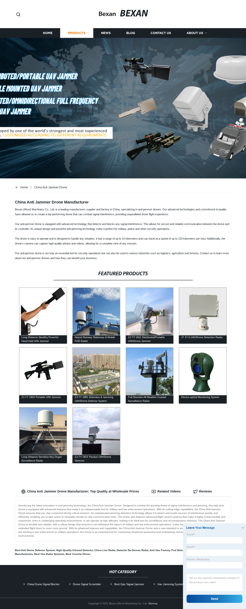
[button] (18, 14)
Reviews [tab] (205, 491)
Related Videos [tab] (169, 491)
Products (77, 33)
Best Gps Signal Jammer (129, 584)
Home (47, 33)
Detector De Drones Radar (132, 550)
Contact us (161, 33)
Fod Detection (180, 550)
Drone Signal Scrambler (87, 584)
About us (195, 33)
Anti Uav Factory (160, 550)
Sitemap (153, 603)
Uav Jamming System (170, 584)
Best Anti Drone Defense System (35, 550)
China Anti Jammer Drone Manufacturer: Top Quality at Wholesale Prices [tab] (83, 491)
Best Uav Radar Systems (49, 554)
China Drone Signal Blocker (43, 584)
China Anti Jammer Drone (50, 187)
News (106, 33)
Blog (130, 33)
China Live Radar (104, 550)
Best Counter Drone (78, 554)
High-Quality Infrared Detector (74, 550)
